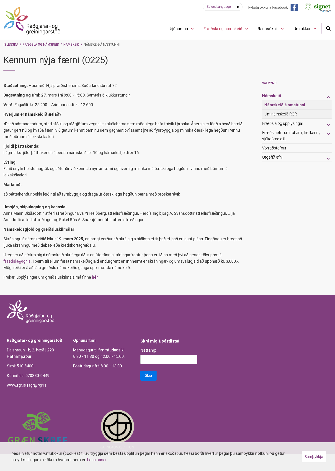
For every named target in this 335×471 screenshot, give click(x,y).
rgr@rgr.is (37, 385)
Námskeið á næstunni (102, 44)
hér (95, 277)
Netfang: (148, 350)
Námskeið (71, 44)
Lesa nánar (97, 459)
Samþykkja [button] (313, 456)
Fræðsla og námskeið (41, 44)
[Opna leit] (328, 28)
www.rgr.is (16, 385)
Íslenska (10, 44)
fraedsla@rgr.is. (18, 261)
